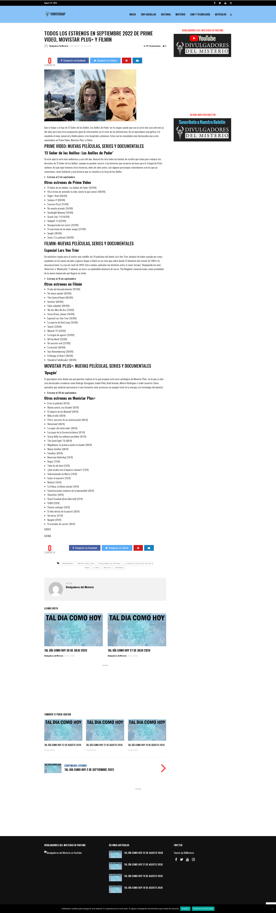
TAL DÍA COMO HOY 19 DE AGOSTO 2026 (146, 745)
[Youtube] (225, 3)
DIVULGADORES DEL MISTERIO (109, 563)
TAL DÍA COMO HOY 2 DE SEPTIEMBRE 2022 (89, 769)
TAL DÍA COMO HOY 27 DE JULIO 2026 (129, 650)
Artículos (220, 14)
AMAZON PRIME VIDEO (86, 563)
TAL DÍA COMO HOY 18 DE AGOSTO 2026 (143, 887)
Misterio (180, 14)
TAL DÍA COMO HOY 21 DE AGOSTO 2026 (104, 745)
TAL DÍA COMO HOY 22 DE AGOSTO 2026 (62, 745)
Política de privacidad (203, 908)
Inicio (132, 14)
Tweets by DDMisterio (184, 853)
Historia (166, 14)
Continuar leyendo (75, 765)
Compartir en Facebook (74, 60)
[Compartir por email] (137, 60)
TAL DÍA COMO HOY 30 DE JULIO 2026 (65, 650)
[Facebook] (176, 859)
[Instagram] (231, 3)
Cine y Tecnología (200, 14)
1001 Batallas (148, 14)
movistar (107, 568)
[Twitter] (181, 859)
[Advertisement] (105, 688)
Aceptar (185, 908)
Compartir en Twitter (107, 60)
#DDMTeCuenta (67, 563)
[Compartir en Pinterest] (126, 60)
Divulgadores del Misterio (58, 46)
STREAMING (119, 568)
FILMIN (96, 568)
